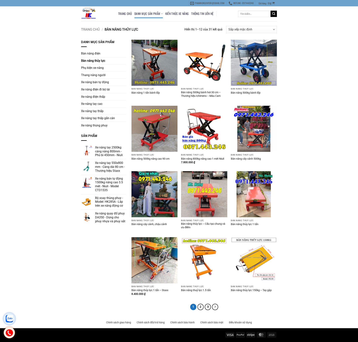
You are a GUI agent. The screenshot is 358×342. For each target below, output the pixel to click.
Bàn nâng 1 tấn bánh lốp (145, 92)
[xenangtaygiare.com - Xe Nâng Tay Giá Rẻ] (97, 13)
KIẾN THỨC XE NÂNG (177, 13)
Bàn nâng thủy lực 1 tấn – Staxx (149, 290)
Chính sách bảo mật (211, 322)
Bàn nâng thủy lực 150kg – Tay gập (251, 290)
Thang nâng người (93, 75)
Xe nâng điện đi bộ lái (95, 89)
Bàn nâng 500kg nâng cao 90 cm (150, 158)
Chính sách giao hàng (118, 322)
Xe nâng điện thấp (93, 96)
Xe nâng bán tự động (95, 82)
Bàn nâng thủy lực (93, 60)
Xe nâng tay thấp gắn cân (98, 118)
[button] (267, 3)
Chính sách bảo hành (182, 322)
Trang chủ (125, 13)
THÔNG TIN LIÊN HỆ (202, 13)
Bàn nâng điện (90, 53)
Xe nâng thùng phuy (94, 125)
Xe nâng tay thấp (92, 111)
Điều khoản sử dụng (240, 322)
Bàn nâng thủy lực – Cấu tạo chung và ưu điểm (203, 225)
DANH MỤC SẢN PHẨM (147, 13)
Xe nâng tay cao (91, 104)
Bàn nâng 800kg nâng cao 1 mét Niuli (202, 158)
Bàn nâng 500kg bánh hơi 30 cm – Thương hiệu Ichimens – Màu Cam (201, 94)
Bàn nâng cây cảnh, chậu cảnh (149, 224)
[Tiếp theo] (215, 307)
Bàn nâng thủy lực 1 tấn (244, 224)
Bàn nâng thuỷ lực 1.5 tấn (196, 290)
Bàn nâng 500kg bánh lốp (245, 92)
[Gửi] (274, 14)
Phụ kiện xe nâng (92, 68)
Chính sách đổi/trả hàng (151, 322)
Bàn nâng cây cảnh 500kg (246, 158)
